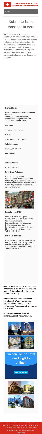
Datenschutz (21, 432)
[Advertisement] (21, 81)
